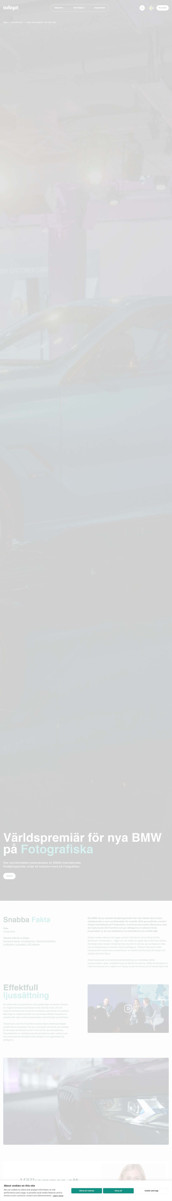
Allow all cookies (86, 1190)
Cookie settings (151, 1190)
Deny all (118, 1190)
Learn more (58, 1195)
